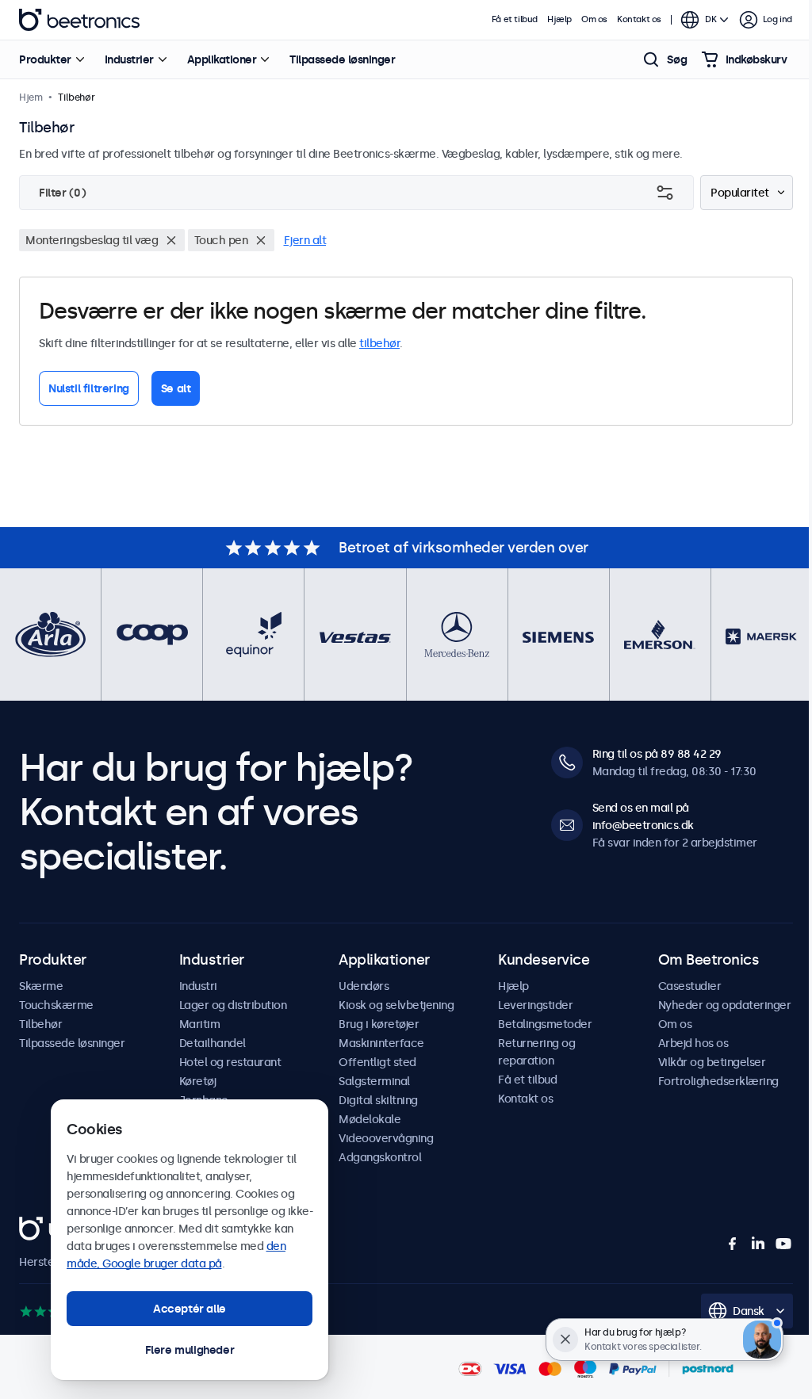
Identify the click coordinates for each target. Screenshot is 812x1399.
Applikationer (222, 59)
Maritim (199, 1024)
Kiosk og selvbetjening (396, 1005)
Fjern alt (305, 240)
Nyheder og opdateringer (724, 1005)
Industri (198, 986)
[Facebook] (732, 1243)
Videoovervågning (386, 1138)
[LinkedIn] (758, 1243)
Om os (594, 19)
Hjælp (559, 19)
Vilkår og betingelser (712, 1062)
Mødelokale (369, 1119)
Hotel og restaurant (230, 1062)
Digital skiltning (378, 1100)
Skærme (41, 986)
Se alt (176, 388)
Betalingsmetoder (545, 1024)
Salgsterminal (374, 1081)
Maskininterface (381, 1043)
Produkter (45, 59)
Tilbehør (40, 1024)
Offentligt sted (377, 1062)
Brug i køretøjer (379, 1024)
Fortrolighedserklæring (718, 1081)
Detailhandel (212, 1043)
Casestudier (690, 986)
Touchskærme (56, 1005)
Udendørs (364, 986)
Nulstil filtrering (88, 388)
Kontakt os (639, 19)
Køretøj (197, 1081)
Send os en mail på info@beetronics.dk (643, 816)
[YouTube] (783, 1243)
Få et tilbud (515, 19)
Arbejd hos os (693, 1043)
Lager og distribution (233, 1005)
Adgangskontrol (380, 1157)
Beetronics (79, 20)
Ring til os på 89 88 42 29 (657, 753)
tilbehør (379, 343)
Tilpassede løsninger (342, 59)
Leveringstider (535, 1005)
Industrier (129, 59)
